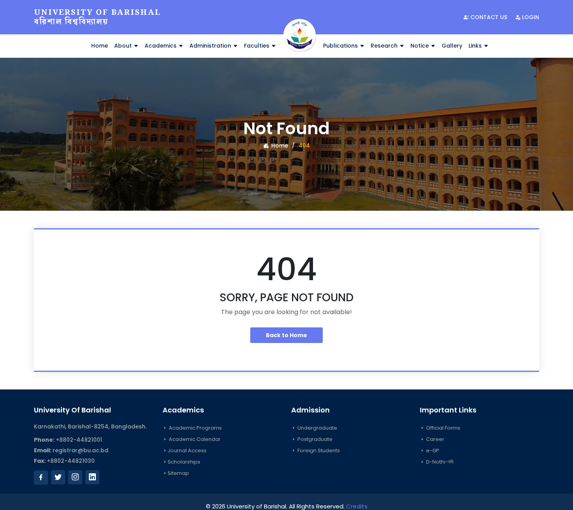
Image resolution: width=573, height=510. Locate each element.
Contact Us (488, 17)
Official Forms (442, 428)
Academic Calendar (194, 439)
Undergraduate (316, 428)
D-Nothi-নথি (439, 462)
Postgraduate (314, 439)
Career (434, 439)
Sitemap (178, 473)
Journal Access (187, 450)
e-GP (432, 450)
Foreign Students (318, 450)
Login (529, 17)
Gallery (452, 46)
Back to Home (286, 335)
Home (99, 46)
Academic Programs (195, 428)
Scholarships (184, 462)
